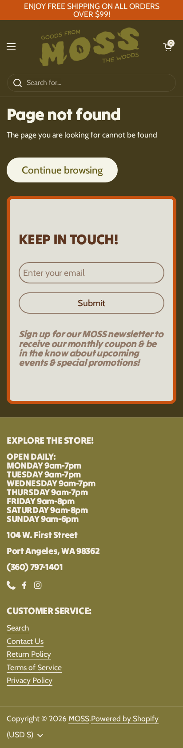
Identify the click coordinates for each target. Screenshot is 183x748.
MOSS (78, 718)
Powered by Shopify (125, 718)
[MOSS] (89, 46)
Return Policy (29, 654)
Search (18, 627)
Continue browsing (62, 170)
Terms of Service (34, 667)
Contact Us (25, 641)
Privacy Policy (29, 680)
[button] (167, 47)
